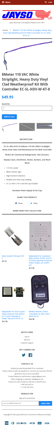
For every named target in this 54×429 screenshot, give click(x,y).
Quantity (6, 104)
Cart (50, 2)
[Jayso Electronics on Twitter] (23, 355)
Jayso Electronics (22, 415)
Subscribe (45, 403)
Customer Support (27, 343)
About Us (27, 340)
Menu (7, 2)
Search (27, 337)
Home (5, 30)
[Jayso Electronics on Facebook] (30, 355)
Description (26, 139)
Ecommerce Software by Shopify (40, 415)
